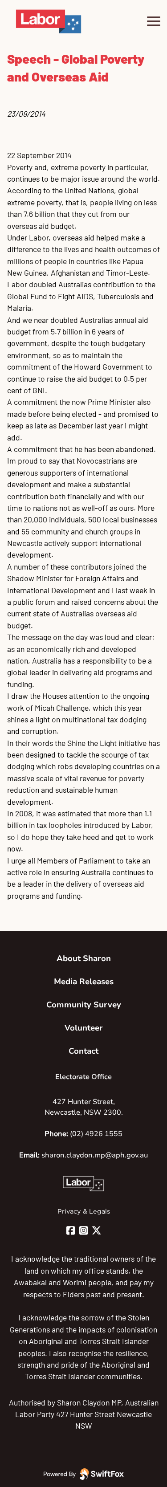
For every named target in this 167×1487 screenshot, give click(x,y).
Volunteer (84, 1028)
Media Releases (84, 981)
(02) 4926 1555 (96, 1134)
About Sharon (84, 958)
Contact (83, 1051)
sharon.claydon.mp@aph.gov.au (94, 1155)
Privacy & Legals (83, 1211)
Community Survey (83, 1004)
